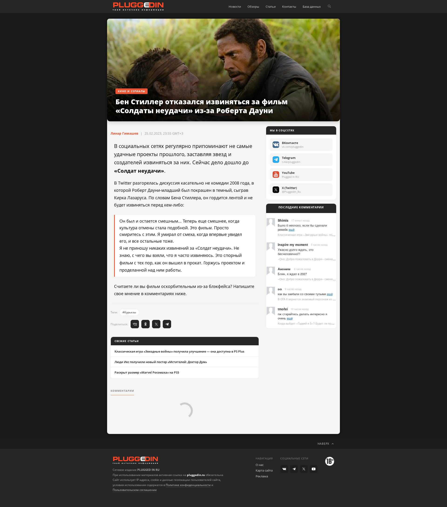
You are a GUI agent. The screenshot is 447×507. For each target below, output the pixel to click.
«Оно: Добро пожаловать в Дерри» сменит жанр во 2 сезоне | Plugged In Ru (328, 259)
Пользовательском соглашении (135, 490)
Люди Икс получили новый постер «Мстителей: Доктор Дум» (161, 362)
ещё (292, 229)
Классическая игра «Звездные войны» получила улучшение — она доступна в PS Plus (179, 351)
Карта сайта (264, 470)
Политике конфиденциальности (188, 485)
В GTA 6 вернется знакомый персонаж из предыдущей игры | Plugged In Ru (327, 299)
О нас (260, 465)
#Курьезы (129, 312)
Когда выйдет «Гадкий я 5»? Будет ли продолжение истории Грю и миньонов (328, 323)
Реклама (262, 476)
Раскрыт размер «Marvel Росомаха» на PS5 (147, 372)
